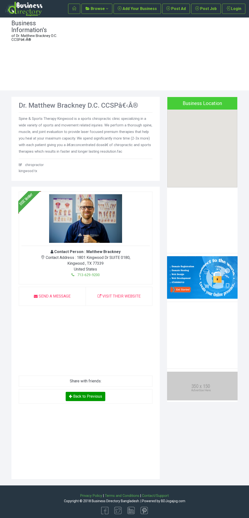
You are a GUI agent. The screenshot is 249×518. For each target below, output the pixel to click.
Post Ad (178, 8)
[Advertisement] (154, 54)
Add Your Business (139, 8)
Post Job (208, 8)
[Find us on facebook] (105, 510)
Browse (98, 8)
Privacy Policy (91, 496)
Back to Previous (87, 396)
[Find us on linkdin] (131, 510)
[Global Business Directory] (24, 8)
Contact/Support (155, 496)
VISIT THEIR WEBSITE (121, 296)
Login (235, 8)
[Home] (74, 9)
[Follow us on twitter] (118, 510)
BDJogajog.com (173, 501)
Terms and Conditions (122, 496)
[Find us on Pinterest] (144, 510)
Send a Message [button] (54, 296)
